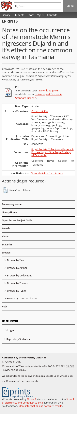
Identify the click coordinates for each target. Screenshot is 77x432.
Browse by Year (16, 260)
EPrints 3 (31, 399)
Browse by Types (16, 291)
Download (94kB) (49, 90)
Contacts (52, 15)
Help (4, 306)
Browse (6, 252)
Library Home (9, 212)
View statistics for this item (47, 173)
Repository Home (12, 204)
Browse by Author (17, 268)
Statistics (7, 244)
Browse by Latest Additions (22, 298)
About (5, 236)
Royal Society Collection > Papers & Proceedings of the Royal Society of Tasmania (52, 152)
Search (6, 228)
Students (19, 15)
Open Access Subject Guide (17, 220)
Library (6, 15)
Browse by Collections (19, 275)
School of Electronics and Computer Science (38, 401)
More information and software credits (40, 406)
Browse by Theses (17, 283)
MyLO (40, 15)
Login (11, 330)
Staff (31, 15)
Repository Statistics (18, 339)
